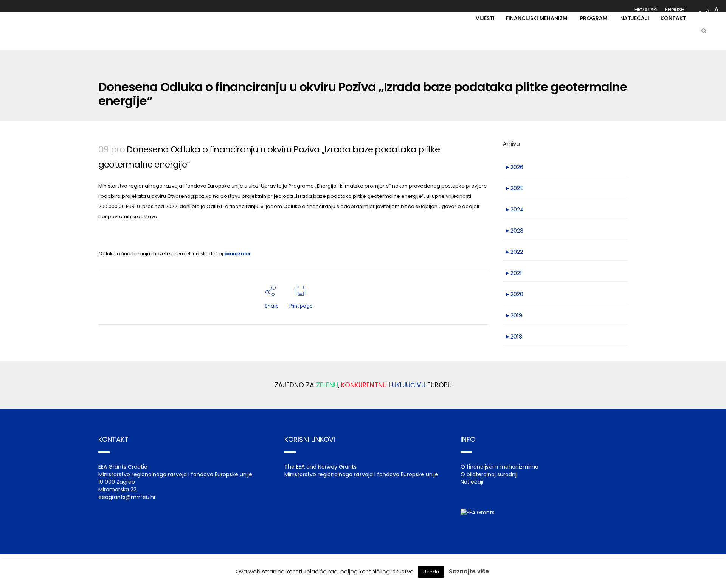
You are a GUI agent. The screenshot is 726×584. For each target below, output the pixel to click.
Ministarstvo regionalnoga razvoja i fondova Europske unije (361, 474)
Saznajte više (469, 571)
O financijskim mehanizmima (499, 467)
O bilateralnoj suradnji (489, 474)
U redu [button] (431, 571)
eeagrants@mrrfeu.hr (127, 497)
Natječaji (472, 482)
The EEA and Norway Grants (320, 467)
